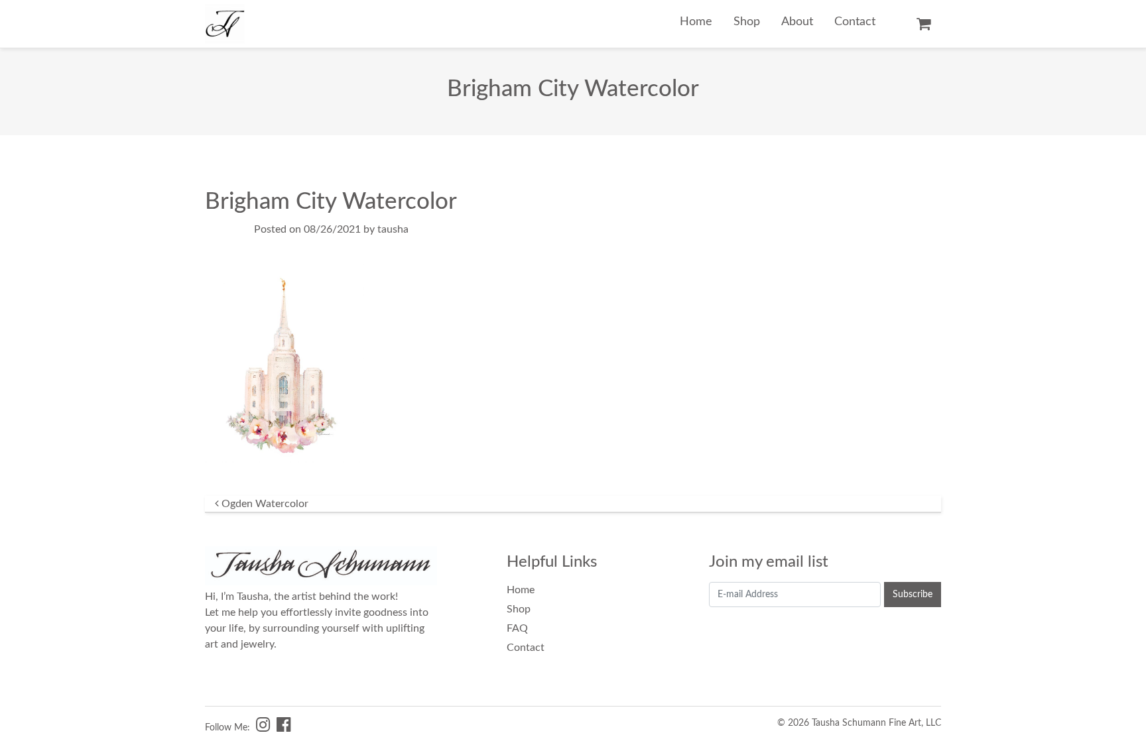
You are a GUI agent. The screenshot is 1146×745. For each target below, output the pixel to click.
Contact (854, 21)
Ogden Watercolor (263, 503)
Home (696, 21)
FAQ (517, 628)
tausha (393, 229)
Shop (746, 21)
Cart (923, 24)
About (797, 21)
